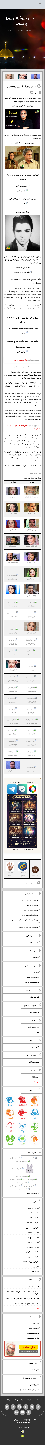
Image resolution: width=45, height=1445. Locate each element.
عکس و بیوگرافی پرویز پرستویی (20, 20)
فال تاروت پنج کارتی (32, 1237)
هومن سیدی (31, 680)
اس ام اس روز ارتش (32, 905)
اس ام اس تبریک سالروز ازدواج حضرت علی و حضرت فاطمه (23, 921)
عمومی (28, 882)
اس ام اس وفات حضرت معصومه (28, 927)
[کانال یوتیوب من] (22, 1412)
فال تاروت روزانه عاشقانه (30, 1261)
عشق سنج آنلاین (33, 1062)
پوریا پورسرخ (31, 595)
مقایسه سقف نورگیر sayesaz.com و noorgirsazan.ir (22, 1298)
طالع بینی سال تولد (33, 1193)
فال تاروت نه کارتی (33, 1247)
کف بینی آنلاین (10, 873)
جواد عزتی (13, 654)
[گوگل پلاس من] (28, 1412)
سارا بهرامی (13, 497)
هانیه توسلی (13, 633)
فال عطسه (35, 1369)
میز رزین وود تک (33, 1286)
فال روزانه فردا (34, 1384)
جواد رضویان (13, 744)
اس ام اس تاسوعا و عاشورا (30, 910)
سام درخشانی (12, 616)
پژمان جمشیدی (13, 680)
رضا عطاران (12, 701)
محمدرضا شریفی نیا (31, 497)
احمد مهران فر (12, 770)
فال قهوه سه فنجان (33, 977)
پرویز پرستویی (31, 513)
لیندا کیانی (31, 734)
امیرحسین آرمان (31, 723)
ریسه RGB (35, 1077)
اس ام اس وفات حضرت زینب (30, 900)
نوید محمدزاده (13, 562)
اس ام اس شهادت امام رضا (30, 915)
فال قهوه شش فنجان (32, 982)
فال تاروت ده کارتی (32, 1252)
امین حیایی (12, 712)
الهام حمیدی (31, 712)
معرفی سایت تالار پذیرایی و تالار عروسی (26, 1303)
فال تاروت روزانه (33, 1208)
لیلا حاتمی (31, 654)
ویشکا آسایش (31, 606)
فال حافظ (36, 1323)
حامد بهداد (12, 546)
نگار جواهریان (12, 529)
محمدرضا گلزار (13, 723)
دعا (37, 1031)
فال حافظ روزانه (34, 1328)
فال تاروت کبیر (34, 1213)
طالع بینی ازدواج (23, 873)
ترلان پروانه (13, 669)
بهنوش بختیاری (31, 529)
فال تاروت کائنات (33, 1217)
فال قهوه (36, 972)
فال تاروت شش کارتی (32, 1242)
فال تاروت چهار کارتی (32, 1232)
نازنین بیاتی (31, 755)
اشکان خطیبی (31, 701)
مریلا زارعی (12, 734)
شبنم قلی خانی (31, 633)
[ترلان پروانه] (22, 77)
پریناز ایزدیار (13, 606)
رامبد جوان (31, 669)
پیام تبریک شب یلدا (32, 1338)
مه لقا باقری (13, 513)
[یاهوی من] (38, 1407)
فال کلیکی (35, 1047)
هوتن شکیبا (31, 616)
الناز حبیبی (13, 595)
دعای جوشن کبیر (33, 1027)
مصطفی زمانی (31, 691)
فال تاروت (35, 1271)
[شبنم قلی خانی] (9, 77)
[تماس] (13, 1407)
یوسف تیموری (12, 579)
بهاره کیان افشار (31, 643)
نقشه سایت (14, 1427)
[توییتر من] (7, 1407)
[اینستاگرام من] (19, 1407)
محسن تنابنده (12, 755)
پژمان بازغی (13, 643)
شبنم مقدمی (31, 579)
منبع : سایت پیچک (35, 473)
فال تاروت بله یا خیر (32, 1266)
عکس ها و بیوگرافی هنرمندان (29, 1389)
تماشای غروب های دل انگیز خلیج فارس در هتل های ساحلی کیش (23, 1292)
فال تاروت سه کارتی (32, 1227)
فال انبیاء (36, 957)
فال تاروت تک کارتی (32, 1222)
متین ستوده (31, 562)
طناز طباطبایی (13, 691)
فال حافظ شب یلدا (33, 1333)
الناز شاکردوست (31, 546)
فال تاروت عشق (33, 1256)
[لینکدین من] (16, 1412)
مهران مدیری (31, 744)
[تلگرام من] (32, 1407)
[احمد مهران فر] (35, 77)
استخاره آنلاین (34, 942)
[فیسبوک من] (25, 1407)
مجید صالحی (31, 770)
